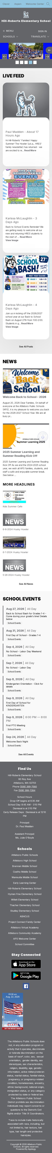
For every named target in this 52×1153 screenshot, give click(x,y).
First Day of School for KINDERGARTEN (18, 704)
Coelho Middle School (24, 871)
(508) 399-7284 (26, 790)
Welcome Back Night (17, 741)
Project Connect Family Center (24, 922)
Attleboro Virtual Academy (25, 927)
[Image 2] (21, 62)
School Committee (24, 944)
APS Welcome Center (24, 938)
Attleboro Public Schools (24, 855)
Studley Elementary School (24, 910)
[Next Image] (47, 56)
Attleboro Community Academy (24, 933)
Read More (30, 150)
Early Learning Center (24, 882)
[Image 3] (26, 62)
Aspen (17, 4)
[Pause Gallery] (26, 56)
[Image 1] (17, 62)
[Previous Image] (4, 56)
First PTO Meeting (15, 725)
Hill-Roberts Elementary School (24, 888)
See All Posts (26, 346)
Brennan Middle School (24, 866)
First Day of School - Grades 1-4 (23, 635)
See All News (26, 583)
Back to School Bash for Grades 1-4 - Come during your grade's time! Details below (26, 616)
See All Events (26, 754)
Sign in (42, 31)
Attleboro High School (24, 860)
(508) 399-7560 (28, 786)
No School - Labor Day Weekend (23, 651)
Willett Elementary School (24, 899)
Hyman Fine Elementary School (24, 894)
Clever (6, 4)
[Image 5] (35, 62)
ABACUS (24, 916)
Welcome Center (35, 4)
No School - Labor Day (18, 667)
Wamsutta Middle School (25, 877)
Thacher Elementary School (25, 905)
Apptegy (32, 1149)
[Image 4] (30, 62)
